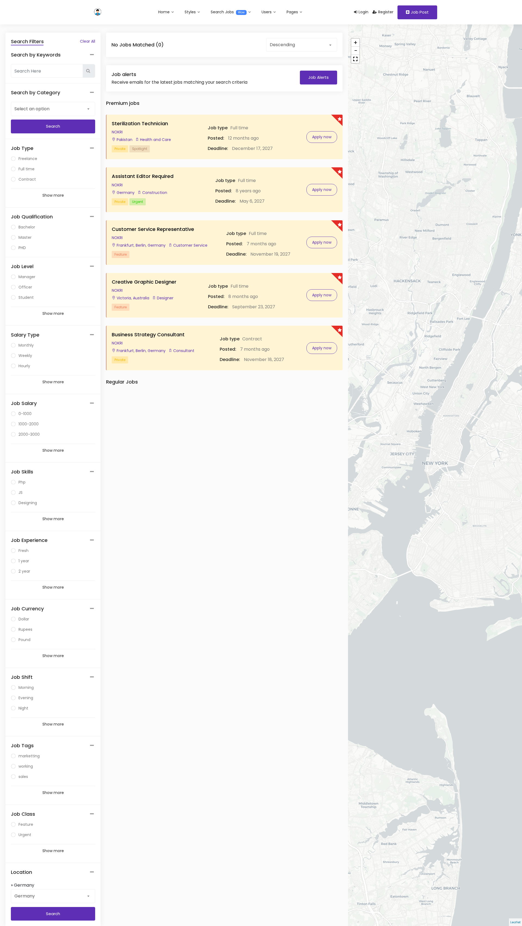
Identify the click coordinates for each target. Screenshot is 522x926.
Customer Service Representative (153, 229)
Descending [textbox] (282, 45)
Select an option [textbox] (31, 109)
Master (25, 237)
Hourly (24, 366)
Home (164, 12)
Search (53, 913)
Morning (26, 687)
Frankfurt (125, 245)
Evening (25, 698)
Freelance (27, 158)
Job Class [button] (23, 814)
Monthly (26, 345)
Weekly (25, 355)
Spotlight (139, 148)
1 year (23, 561)
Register (385, 12)
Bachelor (26, 227)
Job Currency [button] (27, 608)
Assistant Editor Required (142, 176)
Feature (25, 824)
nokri (117, 132)
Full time (26, 169)
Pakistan (124, 139)
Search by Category (35, 92)
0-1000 (25, 413)
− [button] (355, 51)
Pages (293, 12)
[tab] (53, 148)
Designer (165, 298)
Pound (24, 639)
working (25, 766)
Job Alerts (318, 77)
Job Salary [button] (24, 403)
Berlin (140, 245)
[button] (355, 59)
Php (22, 482)
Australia (140, 298)
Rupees (25, 629)
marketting (29, 756)
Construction (154, 192)
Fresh (23, 550)
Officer (25, 287)
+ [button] (355, 43)
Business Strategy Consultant (148, 334)
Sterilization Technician (140, 123)
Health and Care (155, 139)
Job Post (420, 12)
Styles (191, 12)
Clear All (87, 41)
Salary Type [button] (25, 334)
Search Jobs (228, 12)
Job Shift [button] (22, 677)
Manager (26, 277)
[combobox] (53, 108)
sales (23, 776)
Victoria (124, 298)
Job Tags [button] (22, 745)
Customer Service (190, 245)
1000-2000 (28, 424)
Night (23, 708)
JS (20, 492)
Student (26, 297)
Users (267, 12)
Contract (27, 179)
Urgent (24, 834)
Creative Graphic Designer (144, 281)
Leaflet (515, 922)
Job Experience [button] (29, 540)
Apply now (321, 137)
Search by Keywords (36, 54)
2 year (24, 571)
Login (363, 12)
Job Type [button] (22, 148)
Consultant (183, 350)
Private (119, 148)
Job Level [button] (22, 266)
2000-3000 (29, 434)
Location (21, 872)
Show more (53, 195)
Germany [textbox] (24, 896)
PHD (22, 247)
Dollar (23, 619)
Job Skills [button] (22, 471)
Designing (27, 503)
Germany (126, 192)
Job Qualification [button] (32, 216)
